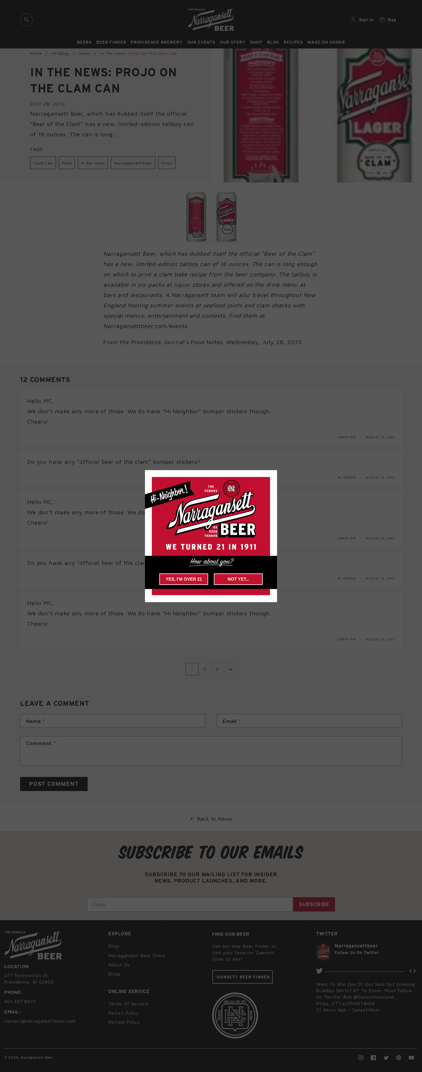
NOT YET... (238, 579)
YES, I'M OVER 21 (184, 579)
